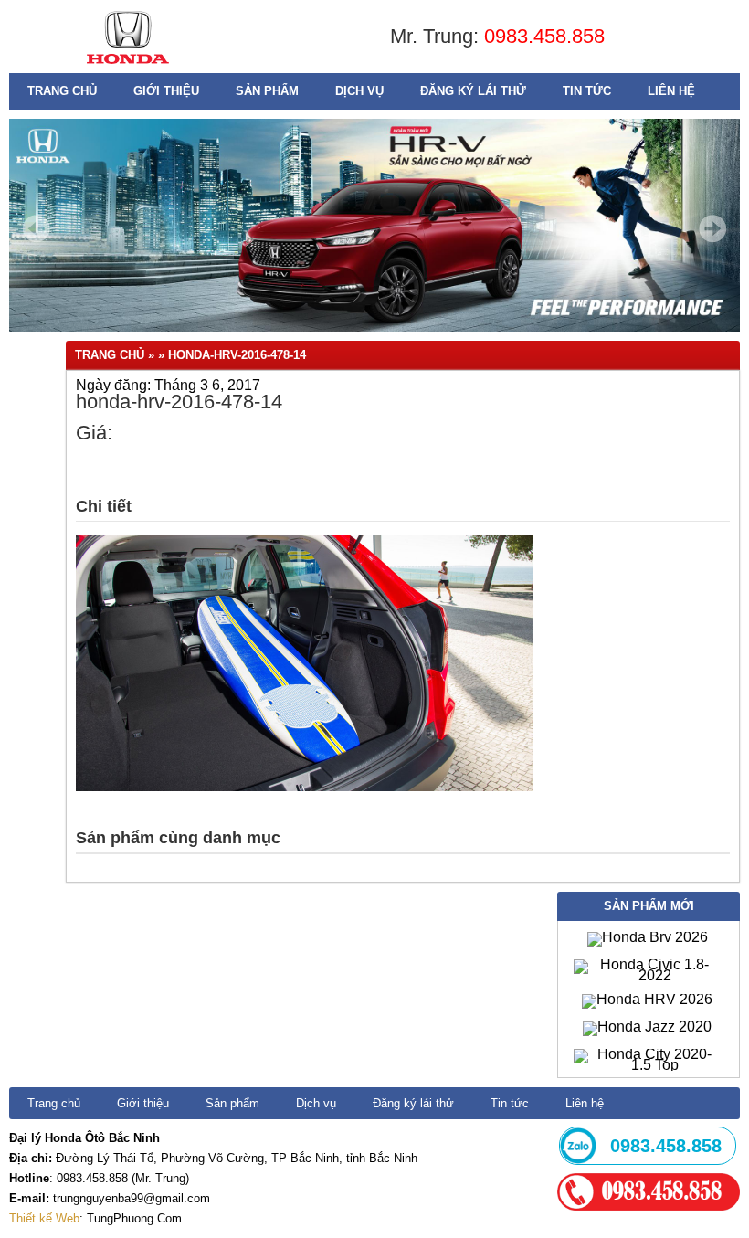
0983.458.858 (544, 36)
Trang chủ (62, 91)
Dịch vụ (359, 91)
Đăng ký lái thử (473, 91)
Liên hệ (671, 91)
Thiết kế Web (44, 1218)
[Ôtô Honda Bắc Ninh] (127, 68)
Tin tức (587, 91)
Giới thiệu (166, 91)
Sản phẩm (267, 91)
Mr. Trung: (437, 36)
